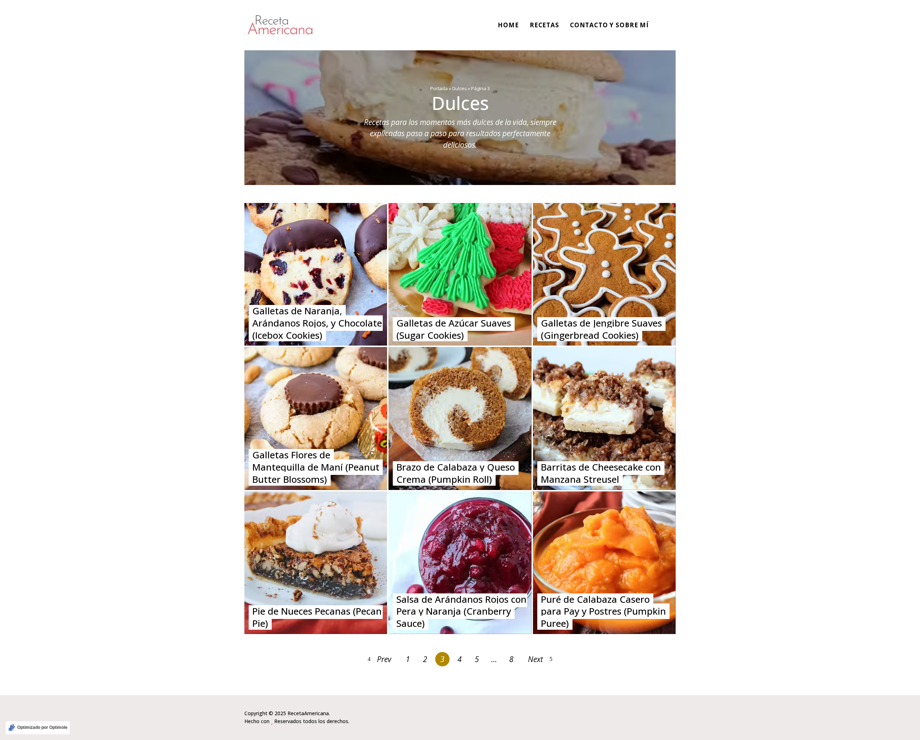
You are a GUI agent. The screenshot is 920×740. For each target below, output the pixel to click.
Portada (439, 88)
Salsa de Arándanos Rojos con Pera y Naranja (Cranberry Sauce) (461, 611)
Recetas (544, 25)
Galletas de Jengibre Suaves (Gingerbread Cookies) (601, 329)
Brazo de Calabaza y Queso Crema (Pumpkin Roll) (455, 473)
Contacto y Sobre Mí (609, 25)
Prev (384, 659)
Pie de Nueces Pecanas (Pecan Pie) (317, 617)
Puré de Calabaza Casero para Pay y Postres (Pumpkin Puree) (603, 611)
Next (535, 659)
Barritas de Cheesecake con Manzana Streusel (601, 473)
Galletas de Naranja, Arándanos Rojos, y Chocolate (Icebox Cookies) (317, 323)
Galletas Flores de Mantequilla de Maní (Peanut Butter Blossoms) (316, 467)
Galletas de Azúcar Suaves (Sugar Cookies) (453, 329)
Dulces (459, 88)
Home (508, 25)
